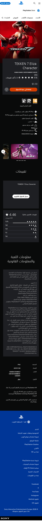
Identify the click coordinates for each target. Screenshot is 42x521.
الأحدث (38, 18)
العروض (15, 18)
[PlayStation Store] (31, 10)
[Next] (3, 151)
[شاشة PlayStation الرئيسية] (21, 3)
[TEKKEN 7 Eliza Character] (24, 151)
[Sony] (5, 520)
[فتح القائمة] (39, 3)
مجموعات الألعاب (27, 18)
